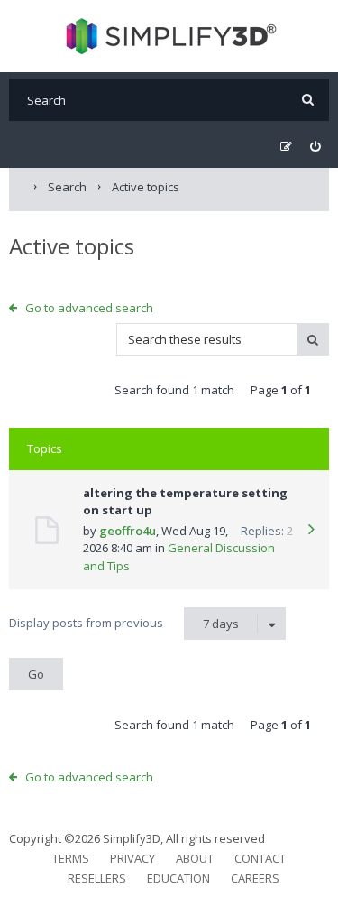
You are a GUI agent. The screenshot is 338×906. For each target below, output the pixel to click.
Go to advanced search (89, 308)
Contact (260, 858)
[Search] (308, 100)
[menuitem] (315, 146)
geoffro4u (127, 530)
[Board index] (169, 36)
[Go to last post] (311, 530)
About (195, 858)
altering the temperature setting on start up (185, 502)
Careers (255, 878)
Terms (70, 858)
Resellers (97, 878)
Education (178, 878)
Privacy (132, 858)
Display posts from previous (124, 623)
